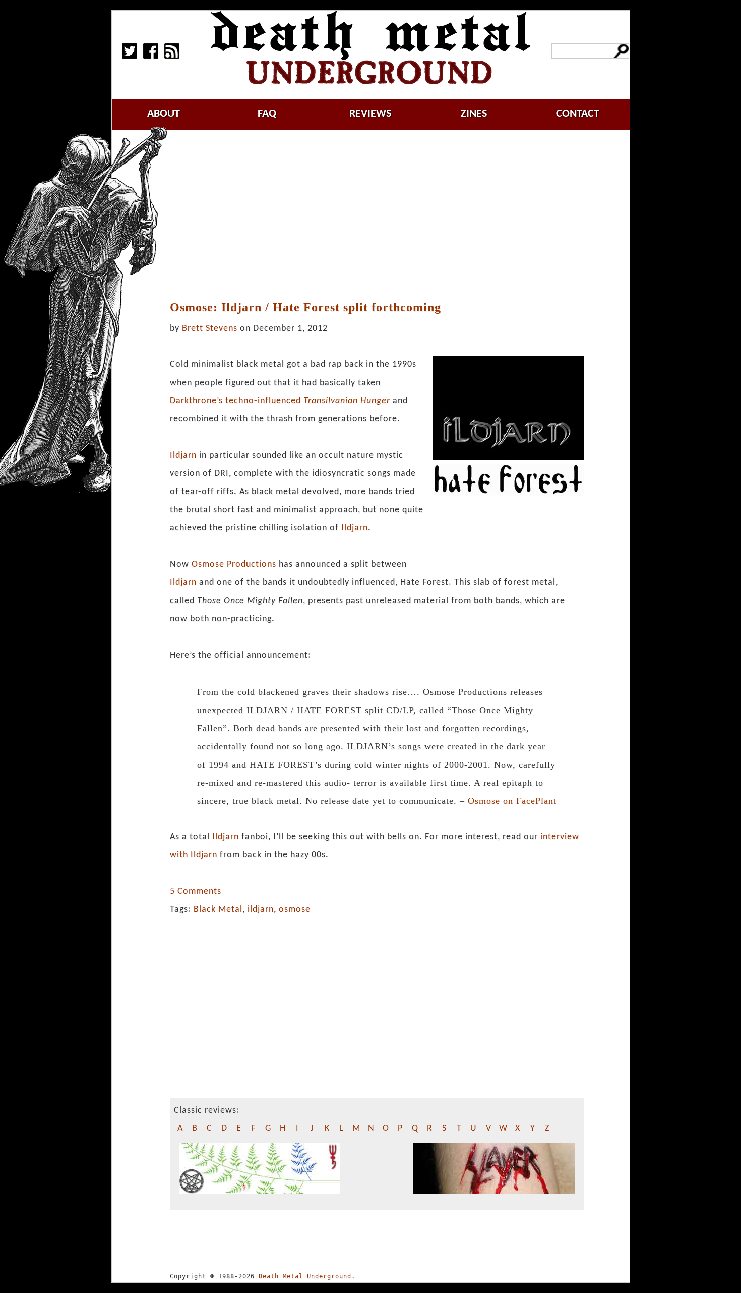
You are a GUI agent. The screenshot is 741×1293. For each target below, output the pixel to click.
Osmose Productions (234, 564)
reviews (370, 114)
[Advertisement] (382, 215)
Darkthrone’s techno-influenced (280, 401)
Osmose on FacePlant (512, 801)
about (163, 114)
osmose (295, 909)
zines (474, 114)
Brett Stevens (209, 328)
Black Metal (218, 909)
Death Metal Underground (305, 1276)
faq (267, 114)
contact (577, 114)
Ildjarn (183, 455)
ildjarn (261, 909)
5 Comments (195, 891)
